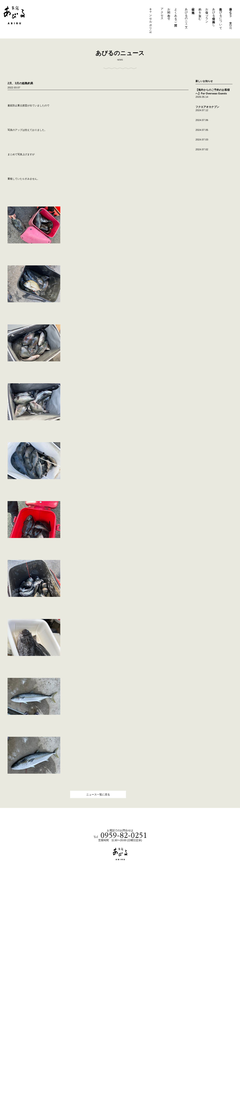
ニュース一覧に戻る (98, 794)
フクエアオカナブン (207, 106)
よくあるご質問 (175, 14)
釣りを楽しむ (200, 12)
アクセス (162, 12)
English (230, 13)
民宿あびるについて (220, 17)
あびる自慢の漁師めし (213, 15)
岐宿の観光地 (193, 7)
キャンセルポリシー (150, 18)
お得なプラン (206, 14)
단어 (230, 25)
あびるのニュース (186, 17)
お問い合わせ (168, 12)
